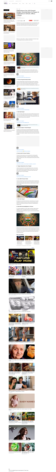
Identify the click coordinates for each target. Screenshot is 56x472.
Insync (20, 3)
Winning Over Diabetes (14, 3)
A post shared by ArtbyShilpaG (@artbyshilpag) (23, 109)
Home (9, 3)
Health (26, 3)
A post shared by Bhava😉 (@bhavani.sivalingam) (23, 151)
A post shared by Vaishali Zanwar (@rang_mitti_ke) (23, 77)
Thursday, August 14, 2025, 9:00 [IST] (26, 245)
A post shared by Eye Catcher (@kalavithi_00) (23, 122)
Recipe (30, 3)
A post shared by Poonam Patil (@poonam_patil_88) (24, 176)
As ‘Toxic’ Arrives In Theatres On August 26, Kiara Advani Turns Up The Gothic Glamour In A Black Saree (37, 243)
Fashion (23, 3)
